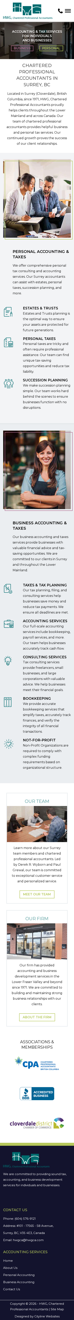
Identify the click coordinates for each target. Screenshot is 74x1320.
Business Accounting (18, 1282)
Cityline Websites (47, 1316)
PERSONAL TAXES (39, 339)
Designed (22, 1316)
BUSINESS (22, 48)
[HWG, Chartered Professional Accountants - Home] (27, 11)
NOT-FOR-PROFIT (39, 740)
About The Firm (37, 1017)
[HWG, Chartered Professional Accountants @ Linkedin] (10, 1198)
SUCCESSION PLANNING (45, 380)
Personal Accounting (19, 1275)
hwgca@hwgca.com (28, 1240)
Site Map (57, 1309)
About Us (10, 1268)
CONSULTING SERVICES (45, 657)
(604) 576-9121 (25, 1218)
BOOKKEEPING (37, 698)
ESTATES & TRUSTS (40, 308)
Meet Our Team (37, 894)
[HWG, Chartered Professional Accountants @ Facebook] (5, 1198)
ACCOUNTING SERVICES (45, 621)
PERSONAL (51, 48)
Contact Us (11, 1289)
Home (8, 1261)
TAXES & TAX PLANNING (45, 585)
